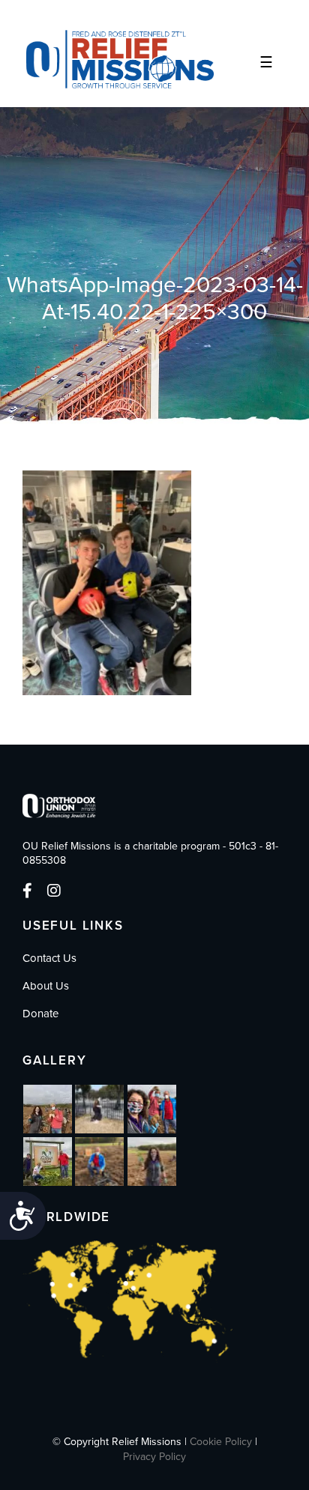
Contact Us (49, 958)
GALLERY (54, 1060)
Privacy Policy (154, 1456)
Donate (40, 1013)
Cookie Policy (221, 1441)
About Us (45, 986)
